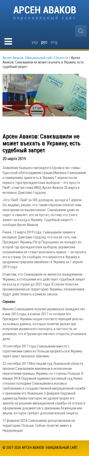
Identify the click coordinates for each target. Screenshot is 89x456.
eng (54, 42)
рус (44, 42)
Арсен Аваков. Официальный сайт (44, 13)
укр (35, 42)
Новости (62, 58)
